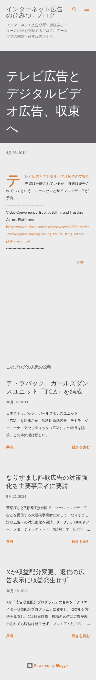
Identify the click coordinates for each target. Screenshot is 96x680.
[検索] (74, 9)
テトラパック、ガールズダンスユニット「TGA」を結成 (47, 387)
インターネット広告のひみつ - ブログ (34, 12)
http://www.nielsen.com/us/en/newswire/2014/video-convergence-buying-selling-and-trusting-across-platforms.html (48, 233)
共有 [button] (80, 262)
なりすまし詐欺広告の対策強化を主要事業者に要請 (47, 482)
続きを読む (81, 447)
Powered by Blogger (51, 665)
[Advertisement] (48, 316)
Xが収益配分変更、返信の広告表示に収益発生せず (45, 576)
